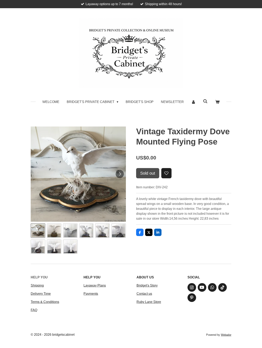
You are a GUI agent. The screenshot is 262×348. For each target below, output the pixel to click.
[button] (38, 230)
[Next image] (120, 174)
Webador (226, 334)
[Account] (193, 101)
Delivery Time (41, 293)
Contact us (144, 293)
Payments (91, 293)
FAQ (34, 310)
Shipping (37, 285)
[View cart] (217, 101)
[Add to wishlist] (166, 173)
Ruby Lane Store (149, 302)
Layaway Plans (95, 285)
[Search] (205, 101)
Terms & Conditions (45, 302)
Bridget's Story (147, 285)
